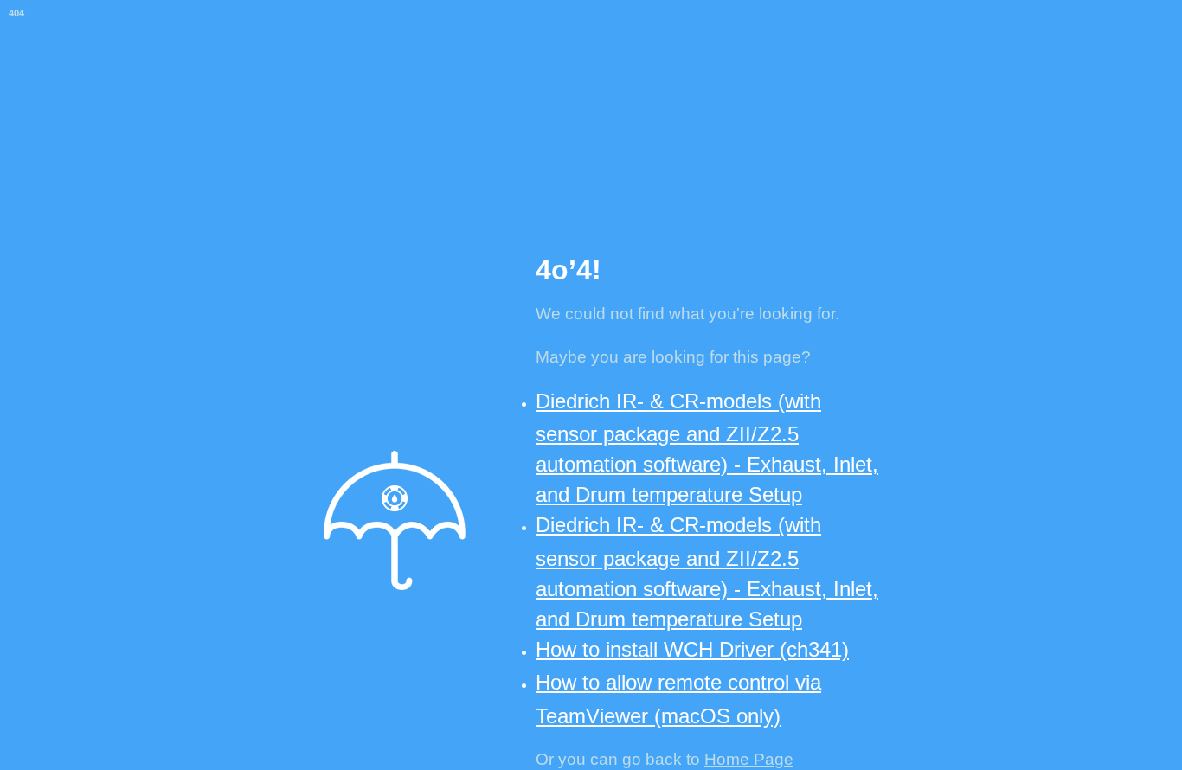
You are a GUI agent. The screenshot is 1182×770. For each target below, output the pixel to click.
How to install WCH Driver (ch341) (692, 649)
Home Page (748, 759)
